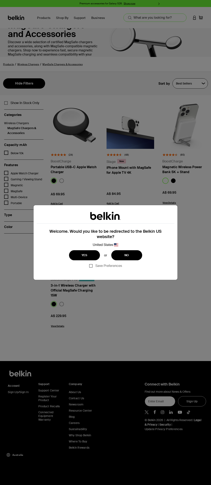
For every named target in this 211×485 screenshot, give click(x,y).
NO (126, 255)
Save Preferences (108, 266)
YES (84, 255)
